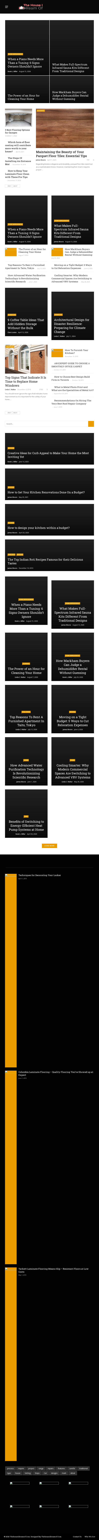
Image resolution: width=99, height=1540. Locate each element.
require (21, 1468)
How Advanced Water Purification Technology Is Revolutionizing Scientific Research (25, 278)
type (9, 1473)
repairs (50, 1468)
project (31, 1468)
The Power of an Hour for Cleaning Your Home (32, 250)
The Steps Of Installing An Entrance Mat (18, 161)
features (61, 1468)
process (10, 1468)
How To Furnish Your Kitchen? (76, 352)
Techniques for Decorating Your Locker (39, 875)
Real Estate (26, 712)
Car (45, 1473)
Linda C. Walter (59, 336)
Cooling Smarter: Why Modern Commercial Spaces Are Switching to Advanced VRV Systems (71, 278)
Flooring (40, 111)
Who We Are (90, 1536)
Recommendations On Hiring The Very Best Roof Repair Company (71, 402)
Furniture (12, 315)
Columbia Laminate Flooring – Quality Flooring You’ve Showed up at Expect (55, 1073)
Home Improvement (15, 54)
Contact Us (77, 1536)
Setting (28, 1473)
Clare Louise (12, 332)
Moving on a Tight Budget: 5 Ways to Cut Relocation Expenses (71, 267)
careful (72, 1468)
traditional (83, 1468)
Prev (9, 186)
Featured (11, 554)
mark (64, 1473)
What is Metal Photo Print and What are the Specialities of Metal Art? (72, 389)
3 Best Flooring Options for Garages (17, 131)
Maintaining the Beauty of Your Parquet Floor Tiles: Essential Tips (61, 154)
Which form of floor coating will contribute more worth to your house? (18, 147)
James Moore (41, 160)
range (41, 1468)
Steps (37, 1473)
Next (15, 186)
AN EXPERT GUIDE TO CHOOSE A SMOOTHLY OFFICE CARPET (70, 365)
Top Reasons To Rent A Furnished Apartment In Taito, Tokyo (25, 267)
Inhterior (10, 347)
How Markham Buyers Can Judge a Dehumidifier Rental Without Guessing (79, 252)
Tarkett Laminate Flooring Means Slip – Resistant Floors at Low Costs (53, 1270)
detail (73, 1473)
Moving (72, 712)
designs (54, 1473)
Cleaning (26, 663)
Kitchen (11, 448)
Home (26, 760)
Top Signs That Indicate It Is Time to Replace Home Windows (25, 381)
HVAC (26, 816)
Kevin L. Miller (13, 71)
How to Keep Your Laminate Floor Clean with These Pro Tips (17, 173)
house (17, 1473)
